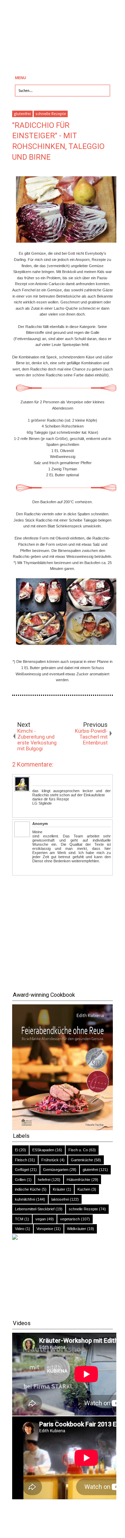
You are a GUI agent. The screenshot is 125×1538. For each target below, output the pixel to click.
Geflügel (22, 1169)
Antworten (40, 810)
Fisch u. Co (78, 1150)
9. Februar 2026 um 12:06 (72, 824)
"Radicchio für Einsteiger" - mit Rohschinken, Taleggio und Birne (58, 141)
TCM (19, 1219)
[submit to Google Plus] (36, 708)
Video (19, 1229)
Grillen (20, 1180)
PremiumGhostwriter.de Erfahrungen (79, 832)
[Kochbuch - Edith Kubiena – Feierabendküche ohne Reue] (62, 1129)
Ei (16, 1150)
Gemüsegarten (55, 1169)
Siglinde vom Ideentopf (53, 778)
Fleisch (21, 1160)
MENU (20, 78)
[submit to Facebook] (16, 708)
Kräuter (59, 1189)
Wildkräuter (76, 1229)
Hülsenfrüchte (78, 1180)
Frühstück (50, 1160)
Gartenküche (82, 1160)
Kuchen (83, 1189)
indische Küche (28, 1189)
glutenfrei (22, 114)
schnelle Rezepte (50, 114)
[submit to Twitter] (26, 708)
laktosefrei (60, 1199)
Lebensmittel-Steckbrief (35, 1209)
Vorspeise (44, 1229)
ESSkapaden (43, 1150)
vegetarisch (70, 1219)
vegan (40, 1219)
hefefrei (44, 1180)
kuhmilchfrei (25, 1199)
